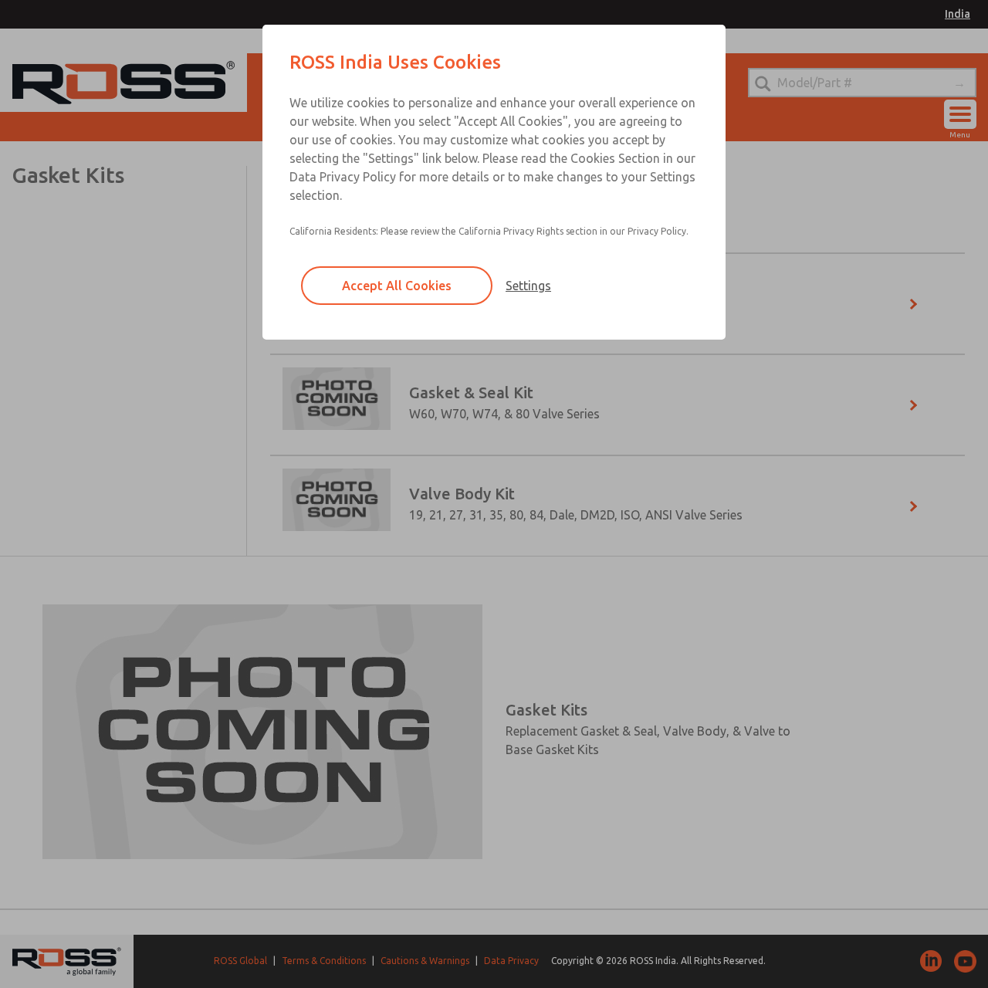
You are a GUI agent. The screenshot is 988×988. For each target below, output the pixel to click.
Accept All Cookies (397, 286)
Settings (528, 286)
